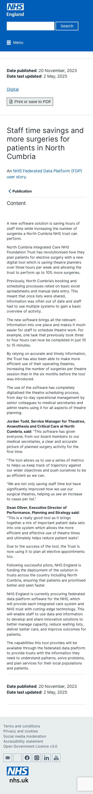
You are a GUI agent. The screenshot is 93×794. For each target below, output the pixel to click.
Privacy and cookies (20, 731)
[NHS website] (17, 781)
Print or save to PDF (32, 101)
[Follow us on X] (17, 760)
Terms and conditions (21, 726)
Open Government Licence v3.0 (30, 746)
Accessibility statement (23, 741)
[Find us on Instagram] (37, 760)
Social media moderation (24, 736)
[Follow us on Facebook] (27, 760)
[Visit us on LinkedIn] (46, 760)
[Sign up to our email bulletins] (7, 760)
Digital (13, 89)
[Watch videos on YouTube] (56, 760)
